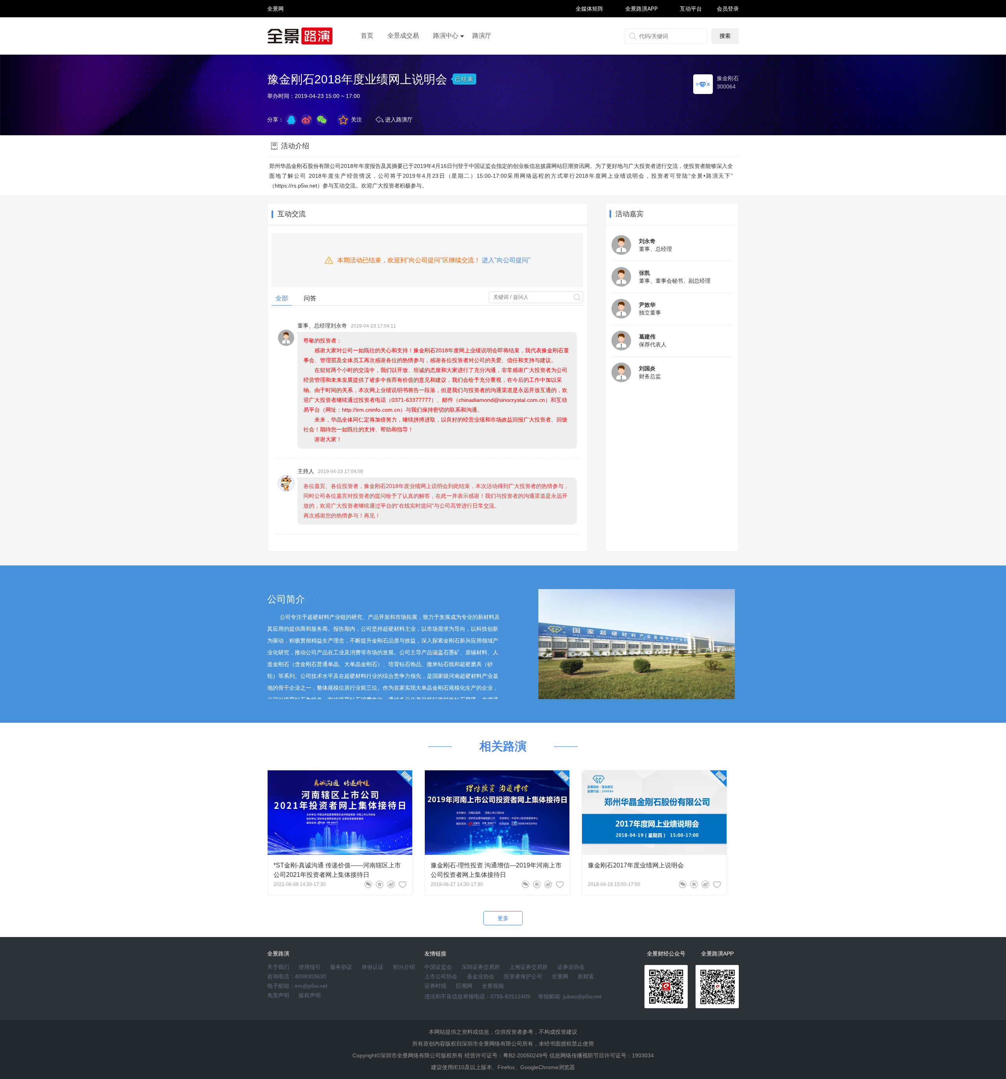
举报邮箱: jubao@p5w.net (570, 996)
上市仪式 (446, 58)
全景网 (560, 976)
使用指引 (310, 967)
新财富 (586, 976)
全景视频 (493, 986)
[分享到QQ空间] (291, 120)
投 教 (275, 29)
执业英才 (275, 8)
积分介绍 (404, 967)
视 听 (275, 5)
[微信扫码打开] (322, 120)
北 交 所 (275, 22)
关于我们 (278, 967)
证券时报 (435, 986)
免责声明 (278, 995)
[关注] (402, 884)
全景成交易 (403, 35)
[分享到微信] (368, 884)
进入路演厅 (399, 119)
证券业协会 (571, 967)
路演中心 (445, 35)
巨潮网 (464, 986)
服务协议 (341, 967)
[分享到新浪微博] (306, 120)
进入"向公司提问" (506, 260)
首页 (367, 35)
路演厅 (481, 35)
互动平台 (691, 8)
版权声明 (310, 995)
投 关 (275, 19)
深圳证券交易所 (480, 967)
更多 (503, 918)
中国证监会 (438, 967)
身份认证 (373, 967)
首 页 (275, 1)
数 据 (275, 25)
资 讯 (275, 12)
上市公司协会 (440, 976)
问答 (310, 298)
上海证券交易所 (528, 967)
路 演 (275, 15)
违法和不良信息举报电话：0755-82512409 (477, 996)
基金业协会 (480, 976)
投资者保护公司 (523, 976)
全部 (281, 298)
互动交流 (291, 214)
